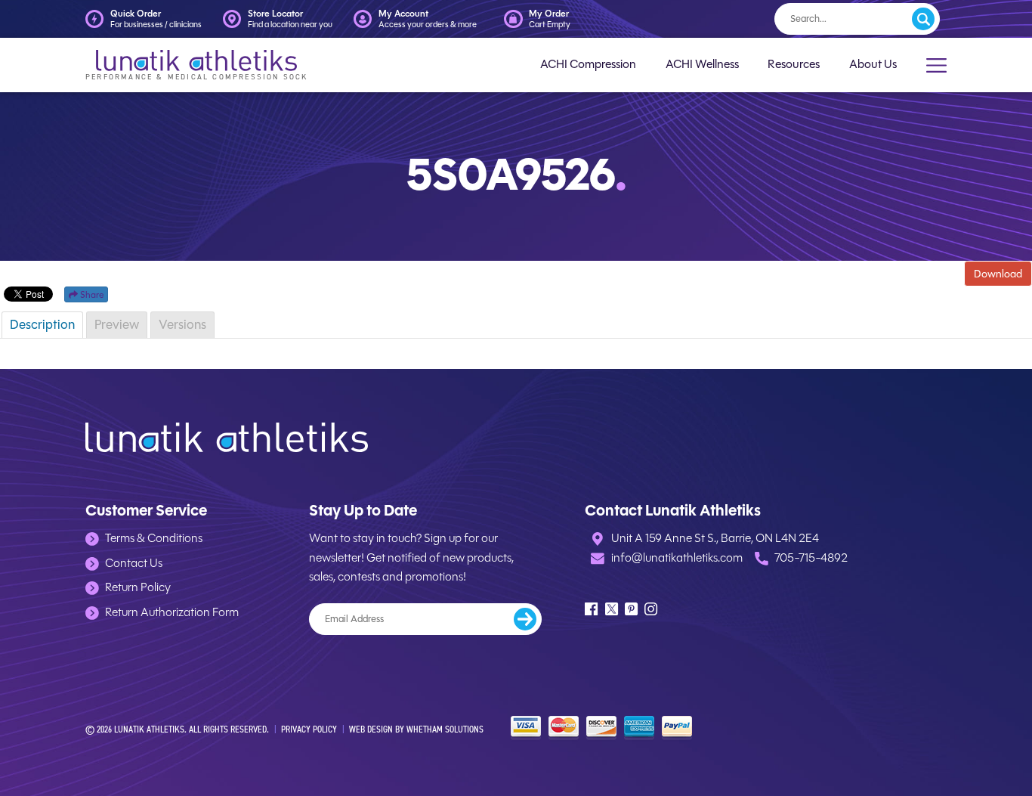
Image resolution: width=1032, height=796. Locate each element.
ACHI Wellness (702, 64)
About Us (873, 64)
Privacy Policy (309, 729)
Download (998, 273)
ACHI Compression (588, 64)
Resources (794, 64)
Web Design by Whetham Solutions (416, 729)
